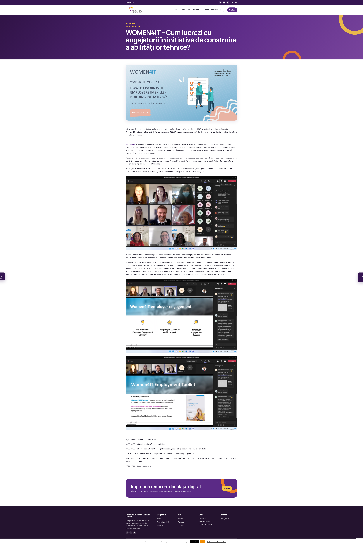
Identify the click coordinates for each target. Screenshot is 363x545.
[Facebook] (220, 2)
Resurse (214, 10)
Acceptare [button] (194, 542)
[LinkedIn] (224, 2)
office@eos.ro (130, 2)
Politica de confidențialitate (216, 542)
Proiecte (205, 10)
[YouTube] (227, 2)
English (234, 2)
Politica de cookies (205, 524)
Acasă (177, 10)
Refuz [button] (202, 542)
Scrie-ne (227, 488)
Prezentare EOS (163, 522)
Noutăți (196, 10)
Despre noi (186, 10)
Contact (232, 10)
